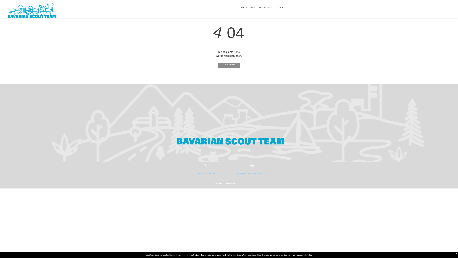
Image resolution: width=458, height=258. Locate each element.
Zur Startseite (229, 64)
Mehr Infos (307, 255)
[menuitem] (247, 7)
